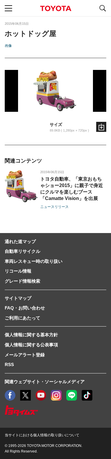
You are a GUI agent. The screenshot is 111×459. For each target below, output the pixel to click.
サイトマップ (18, 298)
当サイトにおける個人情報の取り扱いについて (42, 435)
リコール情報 (18, 270)
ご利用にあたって (22, 317)
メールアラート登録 (25, 354)
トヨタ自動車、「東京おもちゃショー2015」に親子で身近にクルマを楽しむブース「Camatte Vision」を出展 (71, 188)
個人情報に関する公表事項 (31, 344)
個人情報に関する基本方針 (31, 334)
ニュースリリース (54, 207)
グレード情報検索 (22, 280)
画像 (8, 46)
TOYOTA (55, 8)
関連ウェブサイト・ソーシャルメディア (45, 381)
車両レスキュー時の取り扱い (33, 261)
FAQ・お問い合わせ (25, 307)
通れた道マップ (20, 241)
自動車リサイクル (22, 251)
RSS (9, 364)
